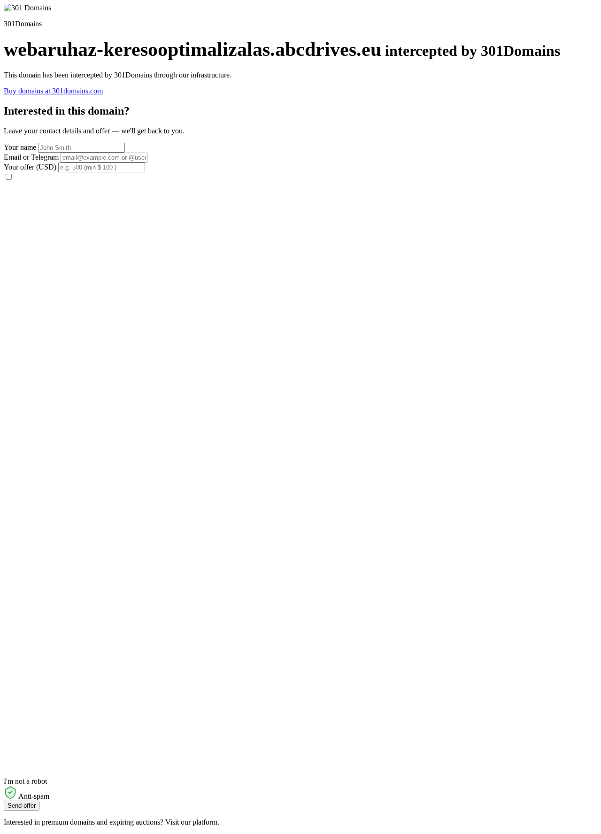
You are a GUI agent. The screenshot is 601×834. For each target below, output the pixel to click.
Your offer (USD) (30, 167)
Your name (20, 147)
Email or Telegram (31, 157)
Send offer (22, 805)
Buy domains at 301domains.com (53, 91)
